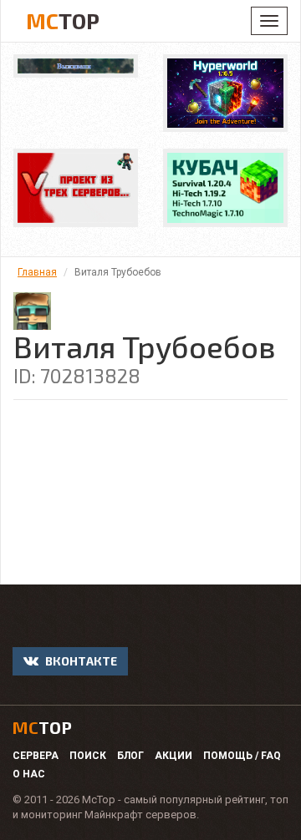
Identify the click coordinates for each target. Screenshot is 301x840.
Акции (173, 756)
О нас (29, 774)
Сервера (36, 756)
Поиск (87, 756)
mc (42, 727)
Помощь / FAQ (242, 756)
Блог (130, 756)
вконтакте (80, 661)
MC (62, 20)
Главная (37, 272)
